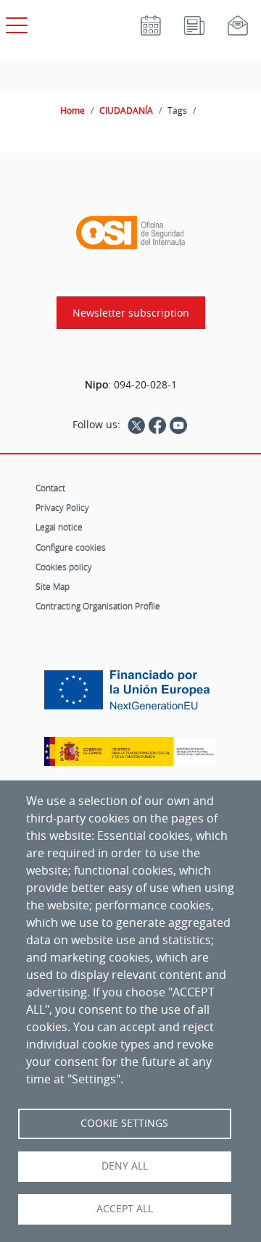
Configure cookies (71, 547)
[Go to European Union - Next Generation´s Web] (130, 695)
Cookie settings (124, 1123)
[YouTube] (178, 424)
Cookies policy (64, 566)
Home (72, 110)
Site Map (53, 586)
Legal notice (59, 527)
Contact (50, 487)
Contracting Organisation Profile (98, 606)
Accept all (124, 1208)
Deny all (125, 1165)
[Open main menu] (14, 22)
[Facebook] (157, 424)
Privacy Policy (62, 507)
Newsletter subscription (130, 313)
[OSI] (130, 232)
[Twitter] (136, 424)
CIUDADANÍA (126, 110)
